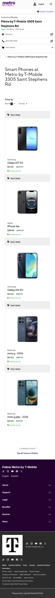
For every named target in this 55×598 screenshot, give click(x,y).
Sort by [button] (22, 103)
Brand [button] (8, 103)
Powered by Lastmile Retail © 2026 (27, 593)
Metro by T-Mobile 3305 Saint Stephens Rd (27, 57)
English (42, 11)
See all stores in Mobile (27, 453)
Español (50, 11)
